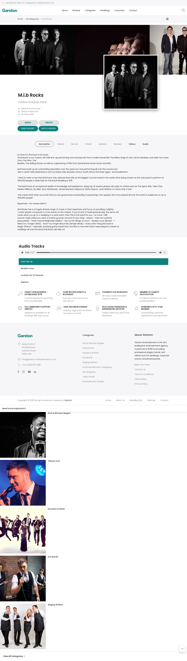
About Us (120, 400)
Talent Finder (89, 376)
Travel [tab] (88, 144)
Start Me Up (27, 261)
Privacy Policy (141, 383)
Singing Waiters (90, 362)
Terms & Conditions (144, 374)
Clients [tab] (60, 144)
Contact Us (140, 369)
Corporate (119, 10)
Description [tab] (44, 144)
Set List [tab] (74, 144)
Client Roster (141, 379)
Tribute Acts (88, 348)
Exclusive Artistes (91, 352)
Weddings (105, 10)
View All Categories (13, 656)
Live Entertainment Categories (97, 367)
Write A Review (48, 128)
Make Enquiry (27, 128)
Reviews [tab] (118, 144)
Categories (90, 10)
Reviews (76, 10)
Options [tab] (103, 144)
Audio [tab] (145, 144)
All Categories (32, 19)
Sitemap (151, 400)
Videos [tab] (132, 144)
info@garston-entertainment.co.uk (39, 359)
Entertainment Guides (93, 381)
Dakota (24, 282)
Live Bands (87, 357)
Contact (133, 10)
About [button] (65, 10)
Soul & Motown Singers (93, 343)
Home (20, 19)
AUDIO (28, 122)
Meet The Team (142, 364)
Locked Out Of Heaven (32, 275)
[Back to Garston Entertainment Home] (9, 10)
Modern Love (27, 268)
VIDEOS (49, 122)
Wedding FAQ (136, 400)
